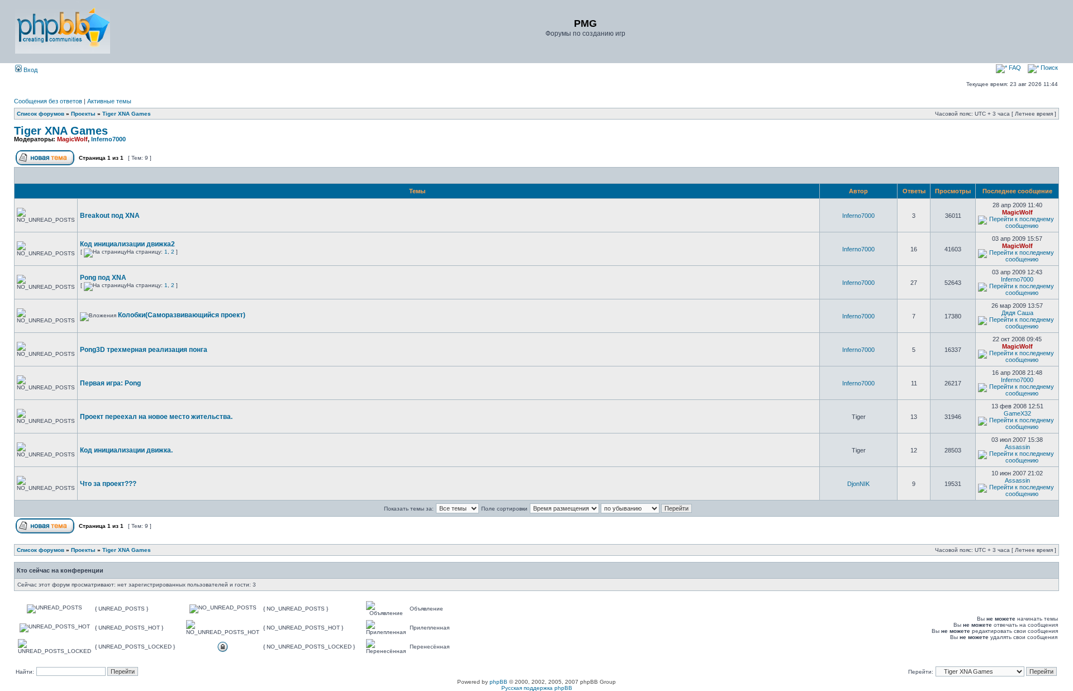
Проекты (83, 114)
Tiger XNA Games (126, 114)
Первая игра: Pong (110, 383)
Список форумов (40, 114)
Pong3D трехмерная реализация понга (143, 350)
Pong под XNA (103, 278)
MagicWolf (72, 139)
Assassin (1017, 447)
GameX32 (1017, 413)
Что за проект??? (108, 484)
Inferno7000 (108, 139)
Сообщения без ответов (48, 101)
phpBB (498, 682)
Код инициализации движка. (126, 450)
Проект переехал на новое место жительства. (156, 417)
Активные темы (109, 101)
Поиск (1048, 67)
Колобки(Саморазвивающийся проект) (181, 315)
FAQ (1014, 67)
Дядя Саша (1017, 312)
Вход (29, 69)
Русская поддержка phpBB (536, 688)
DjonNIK (858, 483)
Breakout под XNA (110, 216)
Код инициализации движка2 (127, 244)
